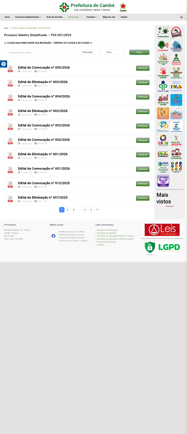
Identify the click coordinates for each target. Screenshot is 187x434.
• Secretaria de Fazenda (106, 233)
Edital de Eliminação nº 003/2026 (43, 82)
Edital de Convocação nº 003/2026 (44, 125)
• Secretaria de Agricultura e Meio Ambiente (114, 239)
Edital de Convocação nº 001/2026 (44, 168)
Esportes (81, 237)
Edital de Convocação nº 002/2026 (44, 140)
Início (7, 17)
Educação (71, 237)
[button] (3, 64)
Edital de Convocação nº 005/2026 (44, 67)
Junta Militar (73, 241)
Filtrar (139, 52)
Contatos (90, 17)
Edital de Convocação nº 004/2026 (44, 96)
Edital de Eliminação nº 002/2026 (43, 111)
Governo (63, 241)
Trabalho (84, 241)
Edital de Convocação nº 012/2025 (44, 183)
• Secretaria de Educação (107, 230)
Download (142, 68)
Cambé (124, 17)
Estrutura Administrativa (27, 17)
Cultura (62, 237)
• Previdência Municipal (106, 242)
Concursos (73, 17)
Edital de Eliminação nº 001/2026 (43, 154)
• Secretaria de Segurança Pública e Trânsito (115, 236)
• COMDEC (100, 245)
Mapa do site (109, 17)
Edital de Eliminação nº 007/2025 (43, 197)
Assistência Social (76, 235)
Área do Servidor (55, 17)
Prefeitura (63, 232)
